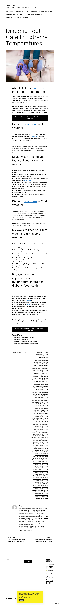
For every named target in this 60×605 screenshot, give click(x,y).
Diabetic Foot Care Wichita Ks (41, 490)
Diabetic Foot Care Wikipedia (41, 491)
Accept (21, 600)
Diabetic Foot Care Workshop (41, 496)
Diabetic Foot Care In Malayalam (40, 419)
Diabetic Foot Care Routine (42, 451)
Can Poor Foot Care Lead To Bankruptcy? (26, 343)
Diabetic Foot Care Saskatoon (41, 453)
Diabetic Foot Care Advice (42, 363)
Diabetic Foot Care (13, 5)
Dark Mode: (54, 603)
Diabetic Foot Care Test (38, 475)
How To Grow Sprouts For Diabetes (49, 568)
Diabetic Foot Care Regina (42, 447)
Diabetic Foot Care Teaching (41, 469)
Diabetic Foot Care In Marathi (41, 421)
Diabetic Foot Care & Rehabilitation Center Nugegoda (40, 357)
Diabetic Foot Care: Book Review (24, 337)
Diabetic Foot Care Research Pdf (40, 448)
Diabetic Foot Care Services (41, 455)
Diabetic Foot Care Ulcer (38, 485)
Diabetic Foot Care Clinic (42, 391)
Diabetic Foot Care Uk (43, 483)
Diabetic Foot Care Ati (43, 378)
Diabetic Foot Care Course (38, 394)
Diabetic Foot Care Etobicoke (41, 410)
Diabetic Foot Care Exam (38, 411)
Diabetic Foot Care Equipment (41, 408)
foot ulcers (28, 300)
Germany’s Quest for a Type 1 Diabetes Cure (50, 577)
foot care (29, 304)
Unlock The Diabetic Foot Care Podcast (26, 341)
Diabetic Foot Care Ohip (42, 431)
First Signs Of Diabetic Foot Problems (49, 582)
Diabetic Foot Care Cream (38, 399)
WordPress (51, 599)
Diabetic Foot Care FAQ (21, 339)
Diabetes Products (11, 14)
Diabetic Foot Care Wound (42, 498)
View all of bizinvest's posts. (25, 530)
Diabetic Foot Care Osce (42, 435)
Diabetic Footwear (27, 17)
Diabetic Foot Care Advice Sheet (40, 365)
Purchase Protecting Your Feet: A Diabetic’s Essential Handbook (30, 117)
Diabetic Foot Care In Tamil (38, 423)
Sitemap (27, 14)
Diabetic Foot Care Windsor (41, 493)
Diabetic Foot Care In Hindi (42, 418)
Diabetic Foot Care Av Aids (38, 379)
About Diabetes (35, 14)
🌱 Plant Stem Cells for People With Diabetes (50, 572)
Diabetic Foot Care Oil (36, 432)
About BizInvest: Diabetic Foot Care (37, 11)
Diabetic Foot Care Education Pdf (40, 407)
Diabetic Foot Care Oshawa (37, 437)
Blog (51, 11)
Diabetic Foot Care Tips (12, 17)
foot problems (34, 136)
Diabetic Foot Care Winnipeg (41, 495)
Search (21, 14)
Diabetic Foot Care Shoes (38, 456)
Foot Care (39, 88)
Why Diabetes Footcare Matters (14, 11)
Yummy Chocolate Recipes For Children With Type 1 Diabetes (50, 561)
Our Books (45, 352)
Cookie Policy (30, 597)
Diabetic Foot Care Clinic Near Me (40, 392)
